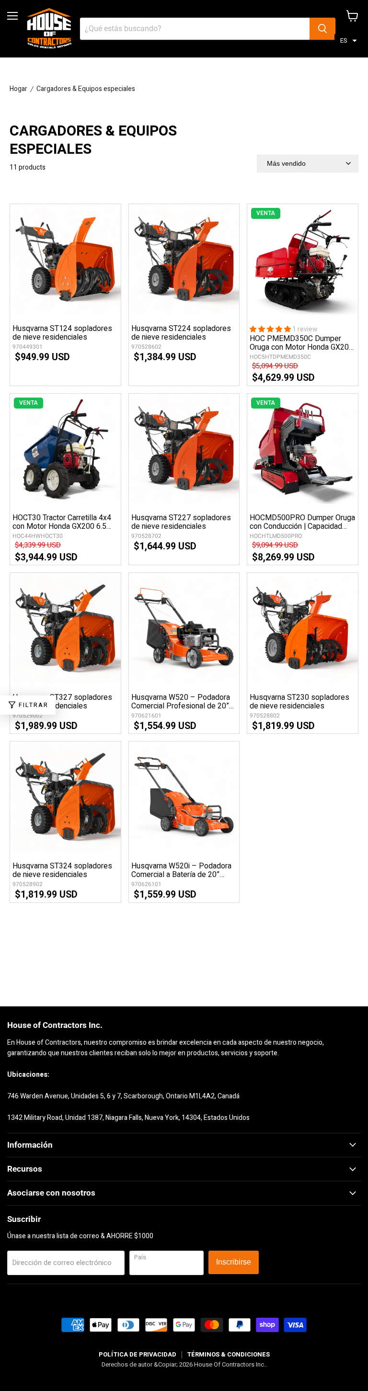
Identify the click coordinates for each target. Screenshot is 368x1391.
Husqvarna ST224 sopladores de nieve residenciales (181, 333)
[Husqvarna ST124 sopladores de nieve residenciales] (65, 259)
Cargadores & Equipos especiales (85, 89)
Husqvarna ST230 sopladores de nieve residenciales (299, 701)
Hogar (18, 89)
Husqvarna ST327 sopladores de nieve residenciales (62, 701)
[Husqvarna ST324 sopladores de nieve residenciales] (65, 796)
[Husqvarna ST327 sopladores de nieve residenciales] (65, 628)
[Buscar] (322, 29)
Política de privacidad (137, 1354)
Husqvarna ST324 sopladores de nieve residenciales (62, 870)
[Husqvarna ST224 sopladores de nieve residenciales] (184, 259)
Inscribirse (233, 1262)
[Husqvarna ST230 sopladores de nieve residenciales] (302, 628)
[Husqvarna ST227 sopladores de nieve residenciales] (184, 449)
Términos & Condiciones (228, 1354)
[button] (348, 41)
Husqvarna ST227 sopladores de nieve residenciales (181, 522)
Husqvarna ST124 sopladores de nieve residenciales (62, 333)
